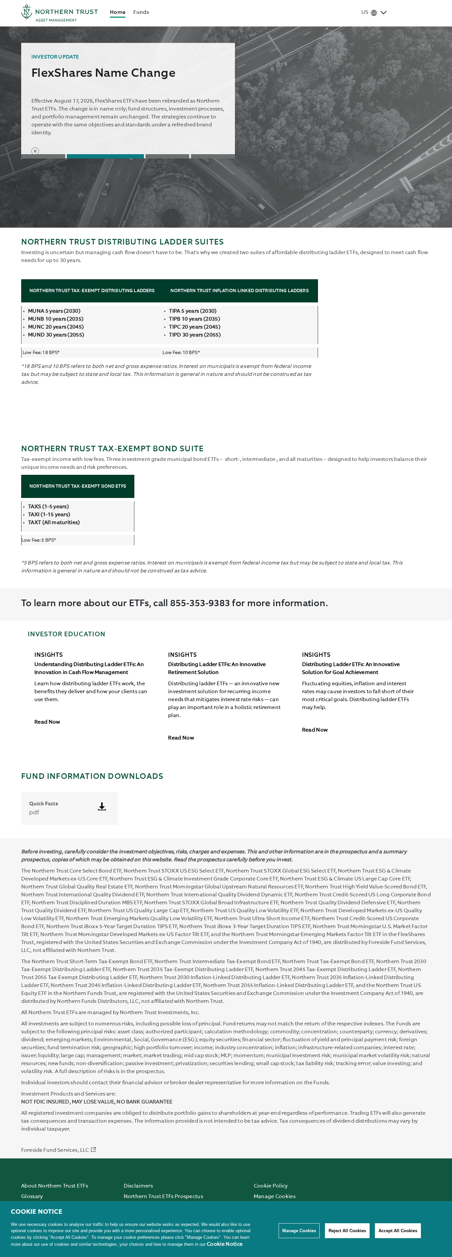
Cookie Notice (225, 1244)
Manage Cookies (299, 1230)
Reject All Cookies (347, 1230)
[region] (226, 1229)
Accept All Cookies (398, 1230)
